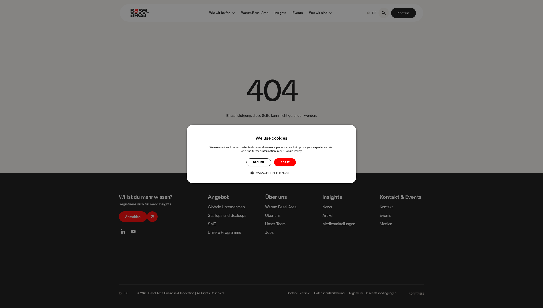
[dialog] (271, 154)
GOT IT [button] (285, 162)
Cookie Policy (293, 151)
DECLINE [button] (259, 162)
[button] (271, 173)
